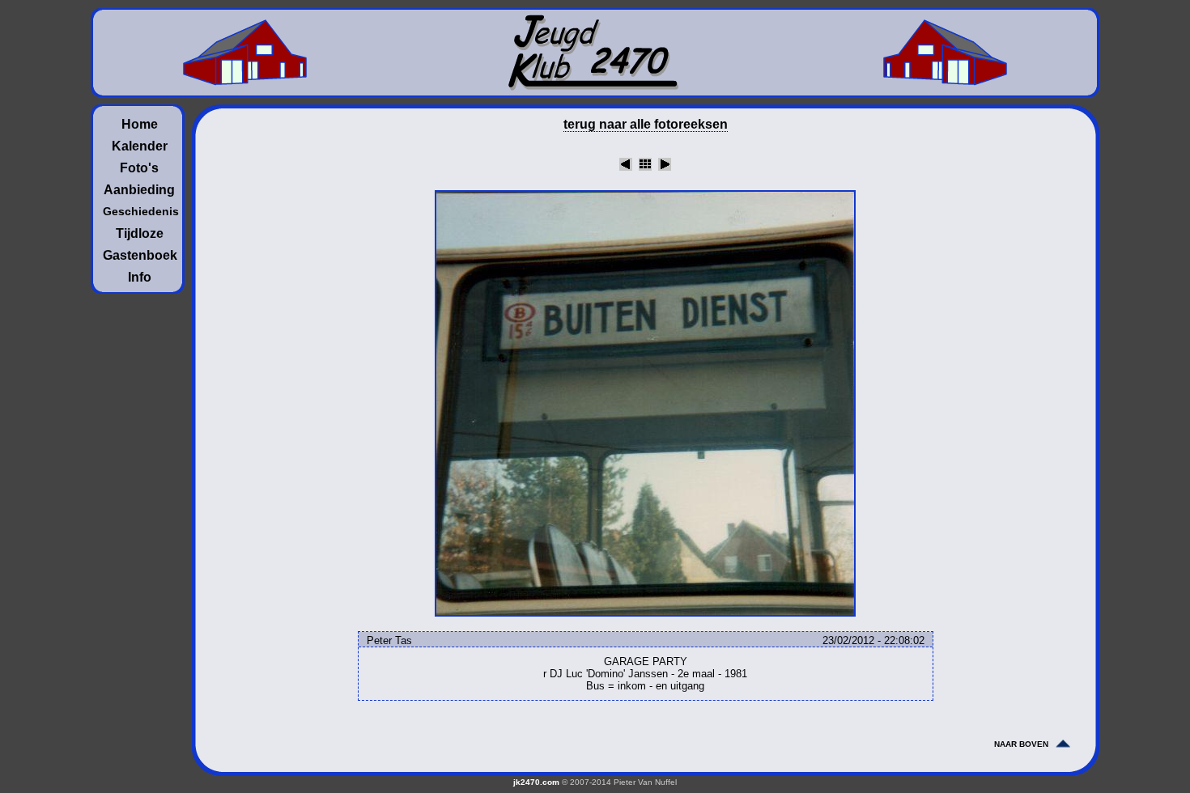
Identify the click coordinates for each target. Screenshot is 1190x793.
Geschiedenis (139, 211)
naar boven (1021, 744)
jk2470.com (536, 782)
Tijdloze (140, 233)
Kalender (140, 146)
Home (139, 124)
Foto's (139, 168)
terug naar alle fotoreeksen (645, 124)
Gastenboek (139, 255)
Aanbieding (139, 190)
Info (139, 277)
